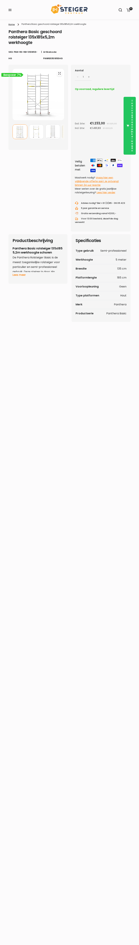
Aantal (79, 70)
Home (11, 24)
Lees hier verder (106, 192)
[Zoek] (120, 10)
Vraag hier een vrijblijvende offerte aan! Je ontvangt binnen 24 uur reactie (97, 181)
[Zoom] (59, 73)
